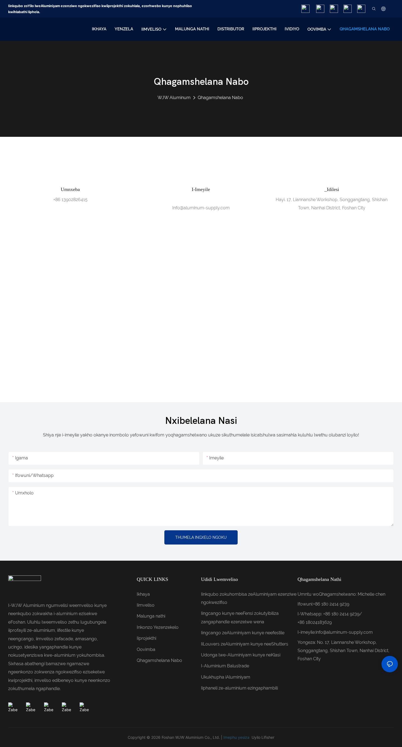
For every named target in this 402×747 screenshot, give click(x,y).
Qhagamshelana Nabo (220, 97)
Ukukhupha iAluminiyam (225, 677)
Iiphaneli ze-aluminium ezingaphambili (239, 688)
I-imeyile (201, 189)
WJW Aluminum (174, 97)
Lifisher (267, 737)
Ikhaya (143, 594)
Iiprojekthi (146, 638)
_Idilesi (331, 189)
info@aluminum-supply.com (344, 632)
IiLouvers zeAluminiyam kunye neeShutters (244, 644)
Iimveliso (146, 605)
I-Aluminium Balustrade (225, 665)
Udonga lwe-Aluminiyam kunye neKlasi (240, 655)
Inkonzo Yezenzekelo (158, 627)
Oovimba (146, 649)
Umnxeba (70, 189)
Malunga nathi (151, 616)
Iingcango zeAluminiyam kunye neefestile (242, 632)
